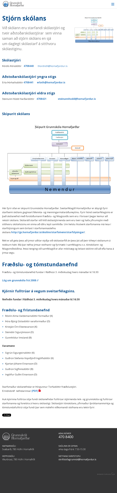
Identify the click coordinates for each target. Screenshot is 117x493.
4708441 (29, 82)
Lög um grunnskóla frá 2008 (19, 280)
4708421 (42, 98)
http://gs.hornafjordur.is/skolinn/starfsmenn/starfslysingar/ (48, 232)
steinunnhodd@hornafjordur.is (77, 98)
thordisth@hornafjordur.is (52, 66)
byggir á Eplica (106, 473)
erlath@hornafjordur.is (51, 82)
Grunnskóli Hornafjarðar (58, 4)
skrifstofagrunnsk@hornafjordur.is (77, 459)
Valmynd (113, 4)
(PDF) (35, 391)
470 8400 (65, 436)
